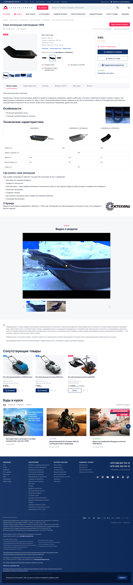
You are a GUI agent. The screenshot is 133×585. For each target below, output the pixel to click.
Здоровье (57, 479)
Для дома (125, 14)
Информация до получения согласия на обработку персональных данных (37, 479)
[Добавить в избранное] (19, 390)
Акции (7, 14)
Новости (11, 405)
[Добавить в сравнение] (23, 390)
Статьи (28, 405)
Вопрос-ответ (60, 86)
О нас (5, 467)
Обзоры (20, 405)
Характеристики (55, 48)
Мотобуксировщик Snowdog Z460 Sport (49, 377)
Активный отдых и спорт (62, 476)
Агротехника (44, 14)
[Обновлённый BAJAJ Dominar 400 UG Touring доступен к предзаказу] (67, 429)
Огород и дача (59, 469)
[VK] (118, 477)
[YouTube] (108, 477)
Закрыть (122, 577)
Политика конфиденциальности (38, 465)
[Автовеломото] (17, 7)
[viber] (103, 477)
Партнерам (7, 479)
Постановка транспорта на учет (39, 507)
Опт (4, 465)
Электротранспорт (78, 14)
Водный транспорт (60, 472)
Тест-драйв (7, 472)
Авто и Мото (58, 465)
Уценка (19, 14)
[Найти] (117, 7)
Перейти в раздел (123, 405)
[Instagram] (113, 477)
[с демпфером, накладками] (45, 58)
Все (4, 405)
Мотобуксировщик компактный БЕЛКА (81, 377)
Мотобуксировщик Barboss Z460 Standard (17, 377)
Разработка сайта (116, 522)
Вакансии (6, 474)
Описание (45, 48)
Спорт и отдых (112, 14)
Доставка (77, 86)
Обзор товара (11, 86)
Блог (4, 476)
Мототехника (83, 465)
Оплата (89, 86)
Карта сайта (7, 481)
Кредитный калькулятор (114, 65)
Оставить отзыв (33, 495)
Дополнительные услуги (36, 490)
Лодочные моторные (86, 472)
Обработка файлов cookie (36, 504)
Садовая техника (60, 14)
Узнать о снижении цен (108, 46)
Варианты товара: (57, 52)
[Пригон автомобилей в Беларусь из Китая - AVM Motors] (110, 429)
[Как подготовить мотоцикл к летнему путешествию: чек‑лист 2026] (23, 429)
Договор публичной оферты (37, 497)
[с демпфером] (60, 58)
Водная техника (96, 14)
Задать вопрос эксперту (119, 24)
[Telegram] (98, 477)
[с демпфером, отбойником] (52, 58)
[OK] (123, 477)
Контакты (6, 469)
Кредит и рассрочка (35, 488)
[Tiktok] (128, 477)
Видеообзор (67, 48)
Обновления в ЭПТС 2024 (36, 509)
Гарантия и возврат (34, 493)
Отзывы (45, 86)
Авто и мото (31, 14)
